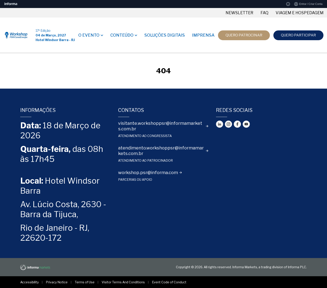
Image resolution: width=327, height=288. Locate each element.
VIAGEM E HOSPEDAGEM (299, 12)
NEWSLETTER (239, 12)
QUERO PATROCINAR (244, 35)
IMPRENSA (203, 35)
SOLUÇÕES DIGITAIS (164, 35)
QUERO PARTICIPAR (298, 35)
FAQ (264, 12)
